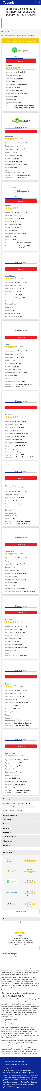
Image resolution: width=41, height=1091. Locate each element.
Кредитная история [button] (9, 837)
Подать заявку (21, 61)
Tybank (8, 2)
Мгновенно (21, 803)
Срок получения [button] (8, 799)
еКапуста (9, 65)
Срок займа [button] (7, 819)
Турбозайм (9, 551)
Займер (8, 344)
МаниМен (9, 136)
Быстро (28, 803)
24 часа (5, 810)
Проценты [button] (6, 845)
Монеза (8, 205)
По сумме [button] (6, 824)
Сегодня (12, 810)
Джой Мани (10, 276)
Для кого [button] (6, 828)
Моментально (6, 807)
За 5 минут (6, 803)
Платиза (8, 414)
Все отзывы (20, 948)
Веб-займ (9, 619)
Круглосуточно (30, 807)
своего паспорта (6, 1029)
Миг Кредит (10, 753)
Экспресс (19, 810)
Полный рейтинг (20, 911)
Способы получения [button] (10, 815)
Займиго (8, 684)
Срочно (13, 803)
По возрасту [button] (7, 832)
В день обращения (18, 807)
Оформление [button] (7, 841)
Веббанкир (9, 485)
